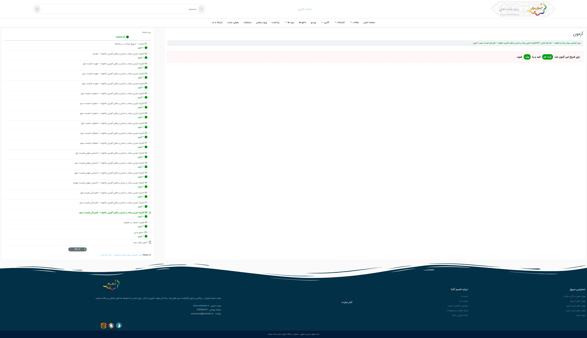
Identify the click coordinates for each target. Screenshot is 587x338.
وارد (527, 57)
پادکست (275, 22)
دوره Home (146, 32)
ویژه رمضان (261, 22)
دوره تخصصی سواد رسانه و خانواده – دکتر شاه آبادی (121, 255)
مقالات (356, 22)
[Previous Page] (85, 249)
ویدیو (313, 22)
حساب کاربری (305, 9)
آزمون (475, 43)
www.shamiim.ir (201, 305)
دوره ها (290, 22)
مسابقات (247, 22)
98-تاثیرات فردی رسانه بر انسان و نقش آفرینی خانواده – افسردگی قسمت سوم (509, 43)
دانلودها (302, 22)
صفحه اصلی (369, 22)
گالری (326, 22)
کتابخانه (341, 22)
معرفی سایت (233, 22)
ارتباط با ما (217, 22)
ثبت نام (547, 57)
